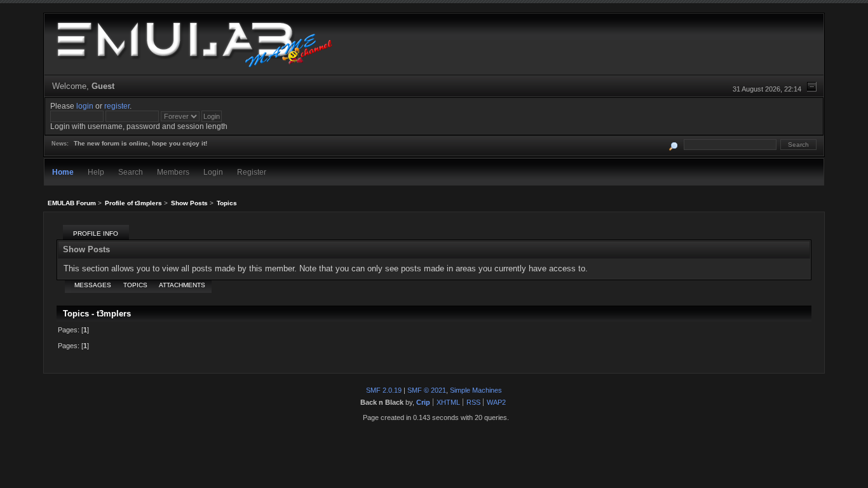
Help (96, 172)
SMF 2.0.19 (384, 390)
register (117, 106)
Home (63, 172)
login (84, 106)
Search (130, 172)
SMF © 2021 (426, 390)
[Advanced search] (673, 144)
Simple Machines (476, 390)
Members (173, 172)
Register (251, 172)
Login (213, 172)
